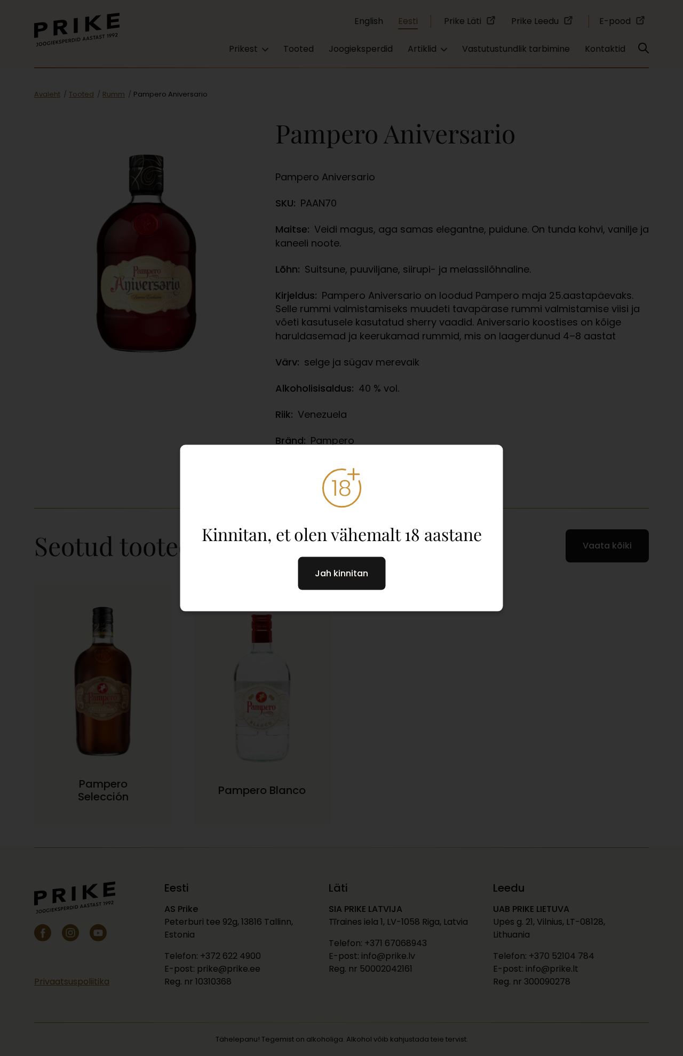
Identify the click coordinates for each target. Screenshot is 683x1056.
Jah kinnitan (341, 573)
